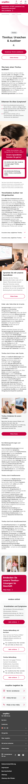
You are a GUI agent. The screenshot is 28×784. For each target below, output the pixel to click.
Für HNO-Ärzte (6, 716)
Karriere (4, 720)
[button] (14, 164)
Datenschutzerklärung (9, 764)
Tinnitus (13, 14)
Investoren (5, 724)
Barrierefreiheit (7, 771)
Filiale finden (14, 434)
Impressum (5, 767)
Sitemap (4, 775)
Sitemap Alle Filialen (8, 778)
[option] (14, 564)
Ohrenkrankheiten (5, 14)
